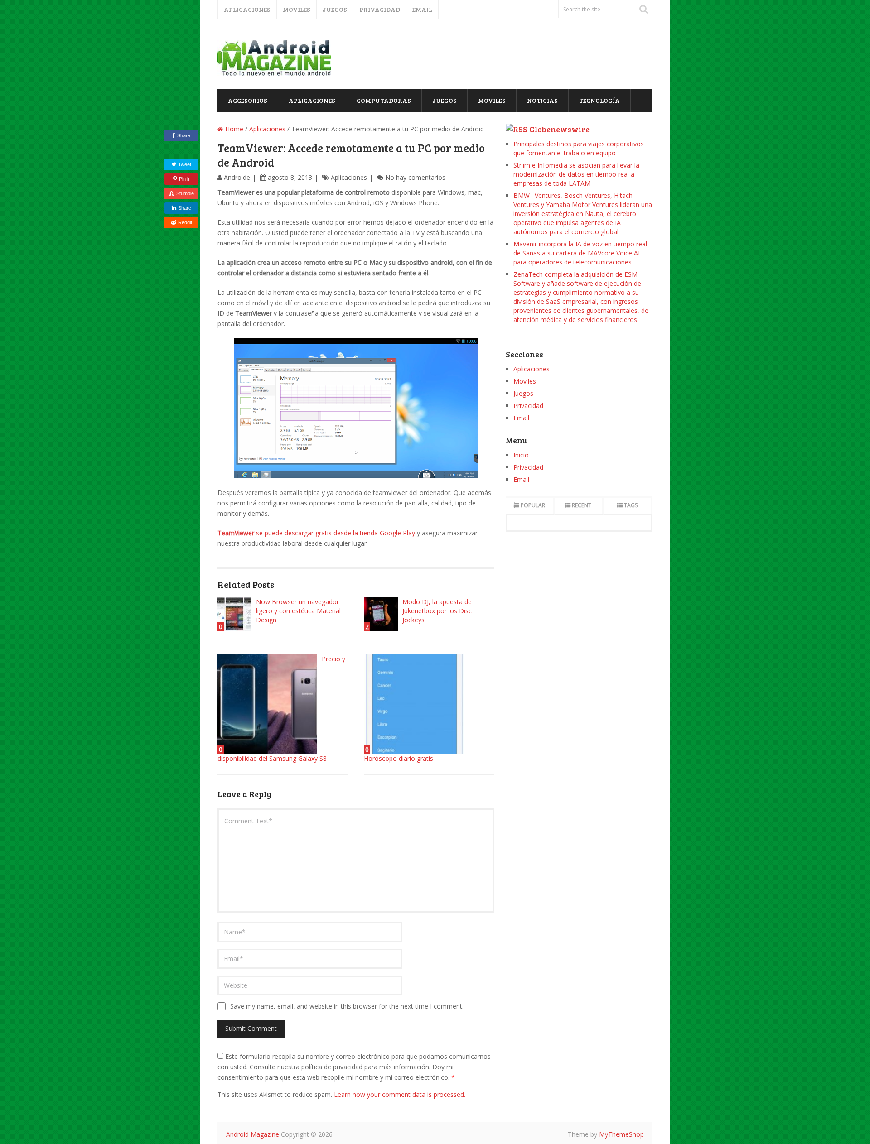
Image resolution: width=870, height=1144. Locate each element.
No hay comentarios (415, 177)
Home (233, 129)
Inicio (521, 455)
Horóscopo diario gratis (398, 758)
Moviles (296, 9)
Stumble (185, 193)
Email (422, 9)
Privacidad (379, 9)
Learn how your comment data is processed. (399, 1094)
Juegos (335, 9)
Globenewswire (559, 129)
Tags (631, 505)
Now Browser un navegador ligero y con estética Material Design (298, 610)
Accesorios (247, 100)
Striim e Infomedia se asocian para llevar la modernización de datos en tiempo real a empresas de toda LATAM (576, 174)
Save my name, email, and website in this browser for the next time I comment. (347, 1006)
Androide (237, 177)
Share (183, 135)
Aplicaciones (247, 9)
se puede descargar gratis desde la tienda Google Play (316, 533)
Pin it (184, 179)
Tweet (184, 164)
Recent (581, 505)
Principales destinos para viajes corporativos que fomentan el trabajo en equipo (578, 148)
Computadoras (384, 100)
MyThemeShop (621, 1134)
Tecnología (599, 100)
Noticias (542, 100)
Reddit (185, 222)
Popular (533, 505)
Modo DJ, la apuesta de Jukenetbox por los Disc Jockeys (437, 610)
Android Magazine (252, 1134)
